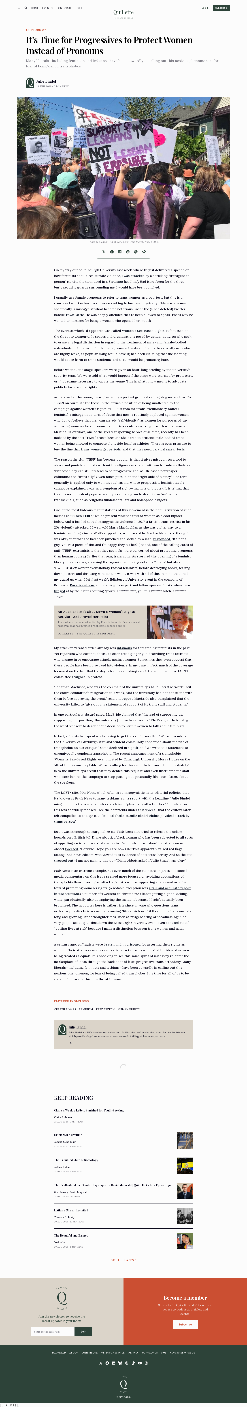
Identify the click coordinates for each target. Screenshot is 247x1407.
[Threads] (127, 1363)
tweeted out (63, 860)
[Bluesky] (120, 1363)
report (127, 698)
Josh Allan (60, 1242)
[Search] (25, 8)
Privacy (133, 1352)
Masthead (59, 1352)
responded (161, 539)
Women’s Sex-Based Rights (143, 331)
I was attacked (133, 276)
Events (47, 8)
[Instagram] (146, 1363)
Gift (80, 8)
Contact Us (150, 1352)
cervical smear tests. (169, 449)
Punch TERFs (82, 516)
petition (137, 748)
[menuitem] (35, 8)
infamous (124, 648)
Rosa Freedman (82, 585)
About (73, 1352)
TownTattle (75, 315)
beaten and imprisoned (122, 944)
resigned (79, 677)
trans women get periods (101, 449)
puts (119, 477)
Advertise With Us (182, 1352)
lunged (59, 591)
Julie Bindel (46, 81)
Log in (205, 8)
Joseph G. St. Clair (65, 1141)
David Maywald (78, 1192)
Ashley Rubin (62, 1167)
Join (83, 1331)
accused (172, 923)
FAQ (163, 1352)
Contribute (64, 8)
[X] (70, 1043)
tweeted (71, 849)
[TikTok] (133, 1363)
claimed (128, 714)
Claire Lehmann (63, 1117)
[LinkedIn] (114, 1363)
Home (35, 8)
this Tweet (146, 810)
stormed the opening (154, 556)
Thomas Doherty (64, 1217)
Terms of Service (113, 1352)
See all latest (123, 1260)
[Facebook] (107, 1363)
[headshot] (30, 83)
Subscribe (221, 8)
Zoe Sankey (61, 1192)
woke (75, 354)
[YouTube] (140, 1363)
